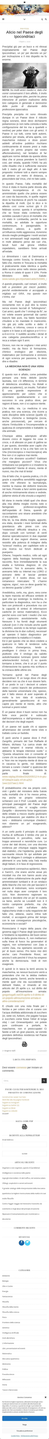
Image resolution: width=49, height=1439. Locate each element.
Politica (24, 29)
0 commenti (42, 1051)
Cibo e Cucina (7, 1286)
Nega (25, 1425)
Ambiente (6, 1276)
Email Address (7, 1140)
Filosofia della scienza (10, 1312)
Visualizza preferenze (25, 1431)
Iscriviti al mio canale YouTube (14, 1097)
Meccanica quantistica (10, 1359)
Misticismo (6, 1364)
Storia (4, 1385)
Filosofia (5, 1302)
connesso (21, 1067)
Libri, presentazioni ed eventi (13, 1348)
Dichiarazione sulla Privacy (29, 1436)
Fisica (4, 1317)
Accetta (24, 1418)
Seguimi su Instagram (10, 1102)
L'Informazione (8, 1343)
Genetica (5, 1327)
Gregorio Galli (9, 1051)
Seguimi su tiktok (8, 1108)
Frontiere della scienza (11, 1322)
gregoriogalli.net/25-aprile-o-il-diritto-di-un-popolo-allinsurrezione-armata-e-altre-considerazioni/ (23, 998)
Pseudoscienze (8, 1374)
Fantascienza (7, 1296)
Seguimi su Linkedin (9, 1111)
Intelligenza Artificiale (10, 1333)
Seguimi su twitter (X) (10, 1105)
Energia (5, 1291)
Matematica (7, 1353)
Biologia (5, 1281)
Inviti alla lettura (8, 1338)
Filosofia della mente (10, 1307)
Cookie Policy (15, 1436)
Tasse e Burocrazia (9, 1390)
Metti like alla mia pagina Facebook (15, 1100)
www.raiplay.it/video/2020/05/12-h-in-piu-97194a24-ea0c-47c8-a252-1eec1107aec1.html (24, 779)
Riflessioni (6, 1379)
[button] (45, 1397)
